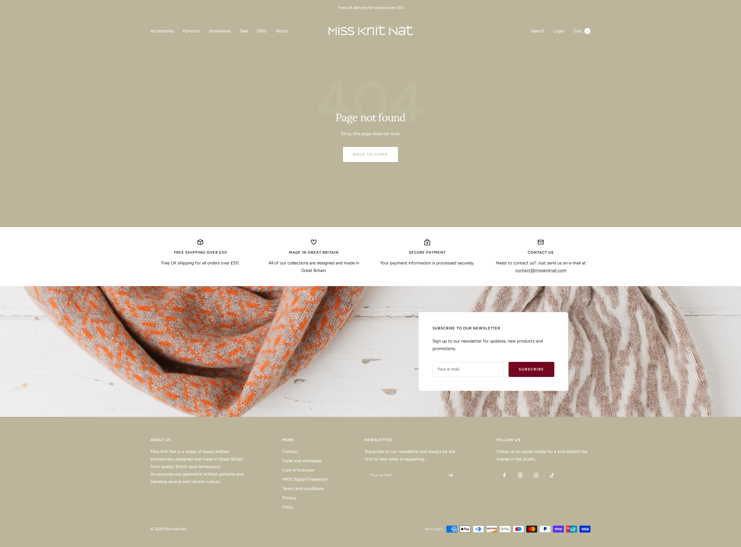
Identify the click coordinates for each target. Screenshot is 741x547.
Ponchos (191, 31)
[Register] (450, 475)
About (282, 31)
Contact (290, 451)
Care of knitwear (298, 470)
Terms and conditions (303, 488)
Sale (244, 31)
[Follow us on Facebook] (504, 475)
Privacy (289, 497)
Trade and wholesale (302, 460)
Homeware (219, 31)
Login (558, 31)
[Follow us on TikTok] (552, 475)
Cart (580, 31)
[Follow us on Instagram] (536, 475)
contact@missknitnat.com (540, 270)
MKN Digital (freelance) (304, 479)
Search (537, 31)
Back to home (370, 154)
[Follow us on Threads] (520, 475)
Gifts (262, 31)
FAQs (287, 507)
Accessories (162, 31)
